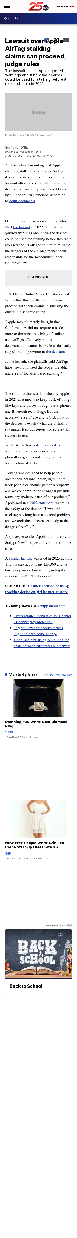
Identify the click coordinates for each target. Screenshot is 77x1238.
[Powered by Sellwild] (65, 925)
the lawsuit (21, 226)
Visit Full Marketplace (58, 674)
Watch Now (64, 6)
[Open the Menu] (7, 6)
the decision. (56, 351)
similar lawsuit (20, 558)
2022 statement (41, 502)
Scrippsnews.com (51, 606)
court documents (22, 200)
